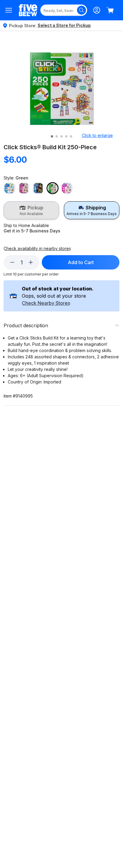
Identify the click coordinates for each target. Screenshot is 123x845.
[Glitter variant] (24, 188)
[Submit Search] (81, 10)
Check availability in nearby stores (37, 248)
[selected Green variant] (53, 188)
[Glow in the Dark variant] (38, 188)
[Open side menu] (9, 10)
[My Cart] (109, 10)
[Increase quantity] (30, 262)
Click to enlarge (97, 135)
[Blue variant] (10, 188)
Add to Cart (81, 262)
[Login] (96, 10)
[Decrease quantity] (12, 262)
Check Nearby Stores (46, 303)
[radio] (31, 210)
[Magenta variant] (67, 188)
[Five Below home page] (28, 10)
